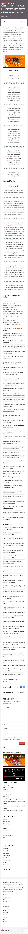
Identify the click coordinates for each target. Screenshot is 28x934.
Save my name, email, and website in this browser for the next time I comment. (12, 738)
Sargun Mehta (6, 857)
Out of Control (6, 840)
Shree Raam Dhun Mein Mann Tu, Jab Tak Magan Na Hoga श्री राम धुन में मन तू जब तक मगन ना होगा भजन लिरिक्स (13, 335)
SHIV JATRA (5, 792)
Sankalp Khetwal (6, 851)
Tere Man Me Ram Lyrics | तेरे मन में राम (12, 477)
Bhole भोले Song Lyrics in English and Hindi (13, 566)
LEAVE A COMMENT (21, 692)
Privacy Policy (23, 930)
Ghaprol (5, 819)
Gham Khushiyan (6, 821)
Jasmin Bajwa (6, 867)
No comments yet (8, 692)
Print (23, 21)
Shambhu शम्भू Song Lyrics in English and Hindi (14, 665)
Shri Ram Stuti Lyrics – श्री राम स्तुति (11, 452)
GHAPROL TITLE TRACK (8, 787)
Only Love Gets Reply (8, 835)
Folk (4, 919)
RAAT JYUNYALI (6, 796)
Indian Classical (6, 901)
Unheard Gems (6, 823)
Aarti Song (5, 912)
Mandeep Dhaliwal (7, 860)
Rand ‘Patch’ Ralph (7, 869)
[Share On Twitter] (24, 687)
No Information (6, 2)
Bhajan (4, 910)
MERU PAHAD (6, 789)
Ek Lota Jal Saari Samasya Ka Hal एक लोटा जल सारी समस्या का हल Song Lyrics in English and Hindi (13, 545)
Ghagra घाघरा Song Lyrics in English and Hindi (13, 810)
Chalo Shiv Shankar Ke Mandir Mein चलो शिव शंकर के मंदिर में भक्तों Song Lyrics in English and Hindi (13, 654)
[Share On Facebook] (21, 687)
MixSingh (5, 862)
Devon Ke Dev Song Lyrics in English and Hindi (14, 612)
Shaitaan (5, 828)
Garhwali (5, 917)
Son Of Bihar (6, 833)
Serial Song (6, 921)
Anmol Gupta (6, 853)
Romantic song (6, 897)
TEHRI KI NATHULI (7, 794)
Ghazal (4, 914)
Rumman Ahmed (6, 855)
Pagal (4, 837)
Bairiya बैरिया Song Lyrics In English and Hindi (13, 799)
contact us (18, 889)
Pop (4, 899)
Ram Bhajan (5, 16)
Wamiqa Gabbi (6, 864)
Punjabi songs (6, 906)
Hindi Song (5, 894)
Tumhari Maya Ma (7, 785)
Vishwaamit (5, 848)
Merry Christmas (6, 830)
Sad (4, 904)
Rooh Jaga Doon (6, 826)
